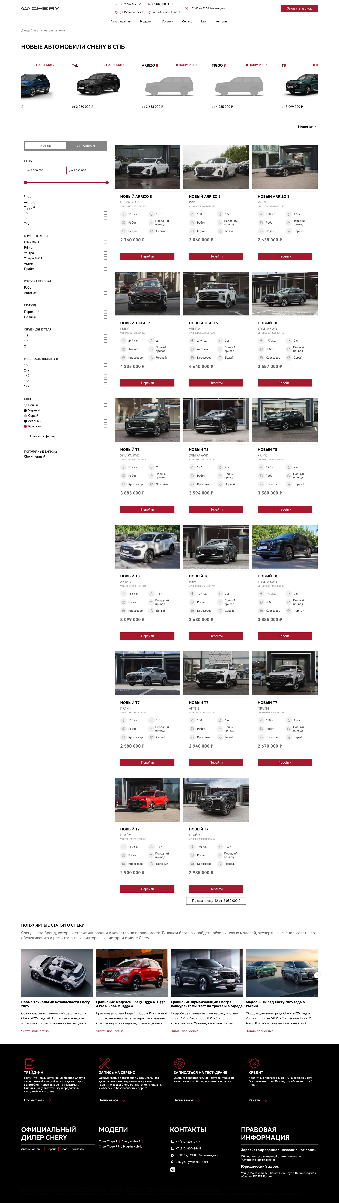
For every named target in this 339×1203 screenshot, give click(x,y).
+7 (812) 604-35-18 (189, 1148)
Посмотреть (34, 1100)
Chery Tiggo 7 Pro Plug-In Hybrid (120, 1146)
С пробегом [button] (86, 145)
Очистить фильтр (43, 436)
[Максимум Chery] (40, 8)
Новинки (305, 127)
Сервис (51, 1149)
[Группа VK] (173, 1170)
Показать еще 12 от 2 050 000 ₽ (216, 901)
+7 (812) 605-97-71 (189, 1141)
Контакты (78, 1149)
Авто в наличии (31, 1149)
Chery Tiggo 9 (108, 1141)
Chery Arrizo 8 (131, 1141)
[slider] (25, 183)
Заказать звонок (299, 8)
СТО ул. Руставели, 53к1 (192, 1162)
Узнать (254, 1100)
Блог (64, 1149)
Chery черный (34, 456)
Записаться (108, 1100)
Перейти (147, 256)
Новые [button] (45, 145)
